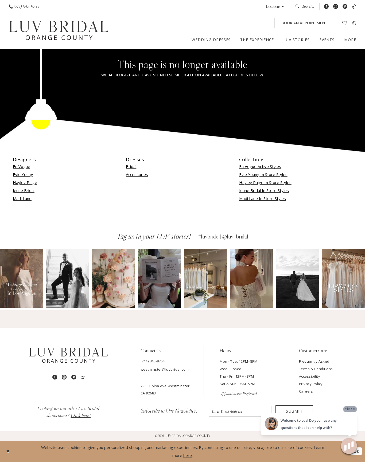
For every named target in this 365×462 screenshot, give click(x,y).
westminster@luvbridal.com (165, 369)
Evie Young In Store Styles (263, 174)
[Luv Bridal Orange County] (59, 31)
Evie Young (23, 174)
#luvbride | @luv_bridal (223, 237)
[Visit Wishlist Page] (345, 23)
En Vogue (21, 166)
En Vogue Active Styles (260, 166)
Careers (306, 391)
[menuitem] (24, 6)
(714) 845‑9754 (153, 361)
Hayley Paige (25, 182)
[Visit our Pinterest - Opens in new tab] (345, 6)
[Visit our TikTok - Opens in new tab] (354, 6)
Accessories (137, 174)
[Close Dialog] (8, 451)
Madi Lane (22, 198)
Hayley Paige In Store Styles (265, 182)
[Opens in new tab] (23, 278)
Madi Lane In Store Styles (262, 198)
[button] (275, 6)
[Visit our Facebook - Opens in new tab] (326, 6)
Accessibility (309, 376)
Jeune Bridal (23, 190)
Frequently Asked (314, 361)
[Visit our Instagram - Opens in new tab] (335, 6)
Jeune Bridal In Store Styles (264, 190)
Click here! (81, 415)
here (187, 455)
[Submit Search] (298, 6)
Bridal (131, 166)
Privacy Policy (311, 383)
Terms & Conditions (316, 368)
